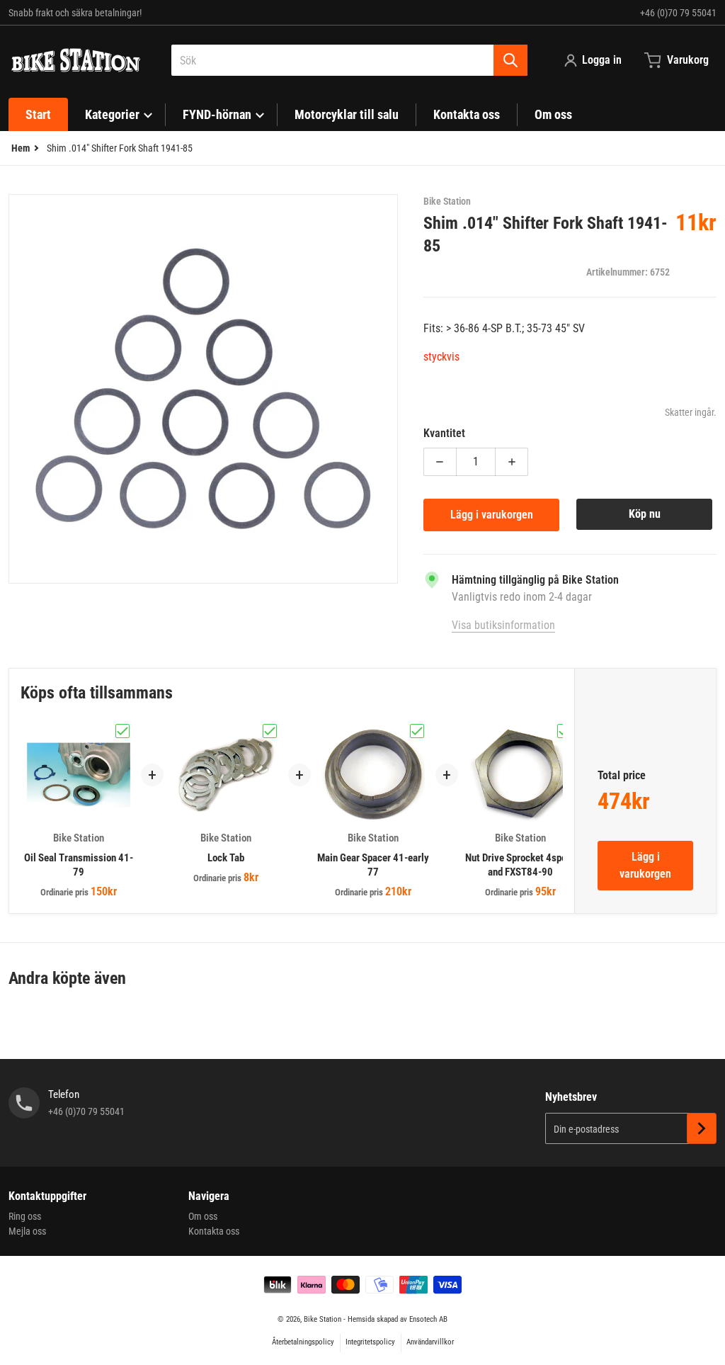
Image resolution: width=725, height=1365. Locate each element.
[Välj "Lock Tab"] (270, 731)
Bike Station (322, 1319)
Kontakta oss (213, 1231)
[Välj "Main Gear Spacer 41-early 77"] (417, 731)
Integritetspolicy (370, 1342)
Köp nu (645, 514)
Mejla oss (27, 1231)
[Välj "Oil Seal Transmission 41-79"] (122, 731)
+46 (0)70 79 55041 (678, 12)
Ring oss (24, 1216)
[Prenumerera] (702, 1128)
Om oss (202, 1216)
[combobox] (349, 60)
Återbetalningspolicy (303, 1342)
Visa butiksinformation (503, 625)
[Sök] (510, 60)
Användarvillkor (430, 1342)
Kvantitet (444, 433)
